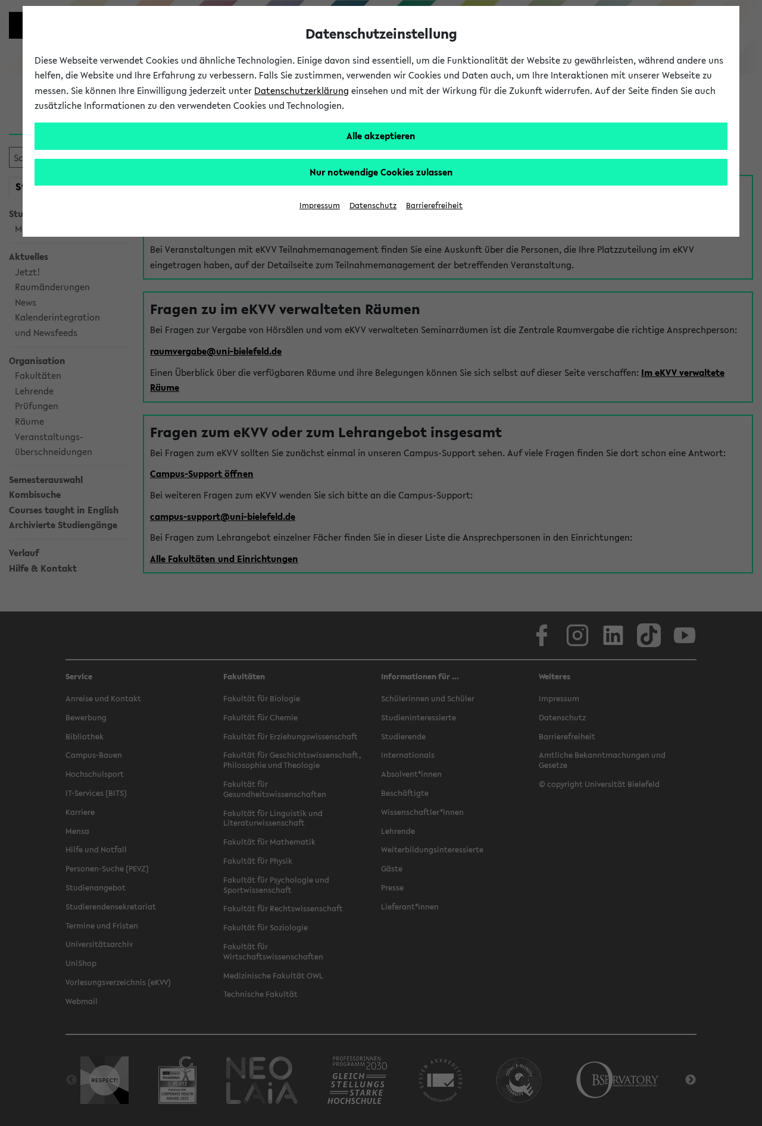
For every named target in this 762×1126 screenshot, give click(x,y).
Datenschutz (372, 205)
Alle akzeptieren (381, 135)
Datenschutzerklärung (301, 90)
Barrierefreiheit (434, 205)
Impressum (319, 205)
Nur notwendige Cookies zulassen (381, 171)
